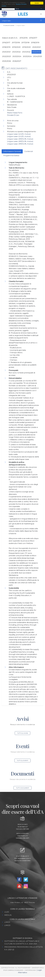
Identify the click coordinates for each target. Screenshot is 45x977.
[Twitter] (25, 879)
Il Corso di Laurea (8, 25)
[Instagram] (25, 886)
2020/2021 (36, 47)
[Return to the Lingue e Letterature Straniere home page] (22, 14)
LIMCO (7, 922)
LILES (6, 912)
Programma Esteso (11, 155)
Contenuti (28, 151)
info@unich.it (24, 856)
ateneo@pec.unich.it (24, 858)
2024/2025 (37, 56)
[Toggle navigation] (41, 8)
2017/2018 (16, 42)
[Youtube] (19, 886)
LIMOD (7, 925)
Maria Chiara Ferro (14, 113)
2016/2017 (33, 38)
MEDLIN (7, 915)
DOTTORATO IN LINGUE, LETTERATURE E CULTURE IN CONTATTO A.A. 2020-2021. (21, 942)
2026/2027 (16, 61)
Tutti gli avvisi (22, 733)
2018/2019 (35, 42)
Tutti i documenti (22, 788)
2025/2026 (6, 61)
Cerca (17, 8)
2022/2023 (36, 52)
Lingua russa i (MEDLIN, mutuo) (20, 139)
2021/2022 (16, 52)
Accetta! (37, 3)
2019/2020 (16, 47)
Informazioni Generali (12, 151)
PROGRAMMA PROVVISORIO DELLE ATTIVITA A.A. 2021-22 (23, 948)
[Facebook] (19, 879)
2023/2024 (16, 56)
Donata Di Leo (13, 115)
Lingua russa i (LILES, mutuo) (19, 134)
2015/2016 (24, 38)
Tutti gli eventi (22, 760)
